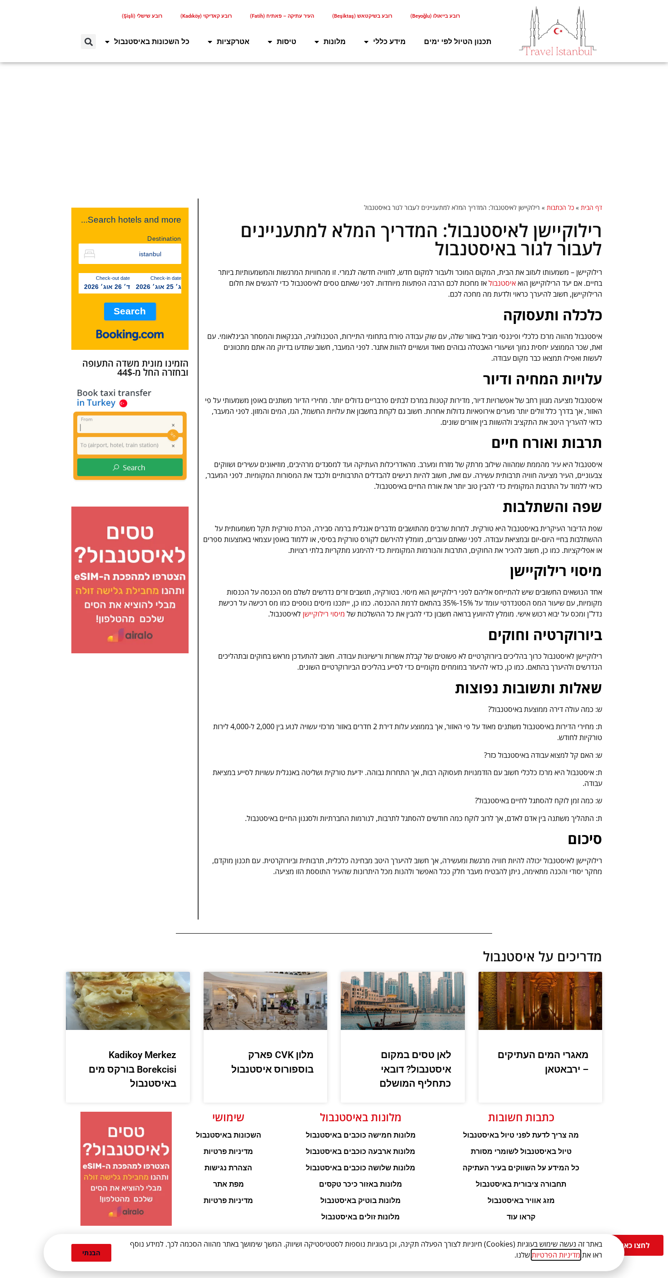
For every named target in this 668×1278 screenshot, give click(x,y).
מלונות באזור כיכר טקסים (360, 1184)
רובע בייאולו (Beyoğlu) (435, 16)
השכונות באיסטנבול (228, 1135)
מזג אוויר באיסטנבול (521, 1200)
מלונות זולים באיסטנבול (360, 1217)
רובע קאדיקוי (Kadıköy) (206, 16)
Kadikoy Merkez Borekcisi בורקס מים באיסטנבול (132, 1069)
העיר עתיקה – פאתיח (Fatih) (282, 16)
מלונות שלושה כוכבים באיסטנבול (360, 1168)
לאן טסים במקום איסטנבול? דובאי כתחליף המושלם (415, 1069)
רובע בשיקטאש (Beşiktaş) (362, 16)
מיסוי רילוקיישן (324, 614)
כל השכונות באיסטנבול (151, 41)
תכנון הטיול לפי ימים (457, 41)
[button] (88, 41)
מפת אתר (228, 1184)
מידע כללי (389, 41)
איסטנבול (502, 283)
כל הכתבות (560, 207)
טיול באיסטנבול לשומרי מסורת (521, 1151)
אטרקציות (233, 41)
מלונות (335, 41)
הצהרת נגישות (228, 1168)
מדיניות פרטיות (228, 1151)
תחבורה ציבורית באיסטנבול (521, 1184)
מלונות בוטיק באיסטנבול (360, 1200)
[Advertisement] (334, 130)
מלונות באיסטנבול (361, 1116)
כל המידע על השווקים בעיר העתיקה (521, 1168)
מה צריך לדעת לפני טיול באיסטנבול (521, 1135)
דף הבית (591, 207)
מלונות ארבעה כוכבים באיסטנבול (360, 1151)
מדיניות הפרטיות (556, 1255)
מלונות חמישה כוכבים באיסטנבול (361, 1135)
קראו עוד (521, 1217)
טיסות (286, 41)
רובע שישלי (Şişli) (142, 16)
